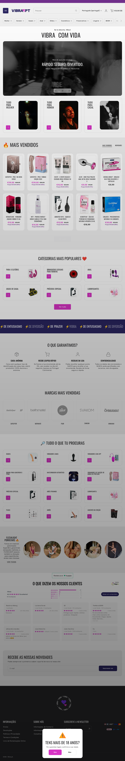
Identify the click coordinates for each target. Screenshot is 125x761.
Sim (55, 752)
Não (69, 752)
